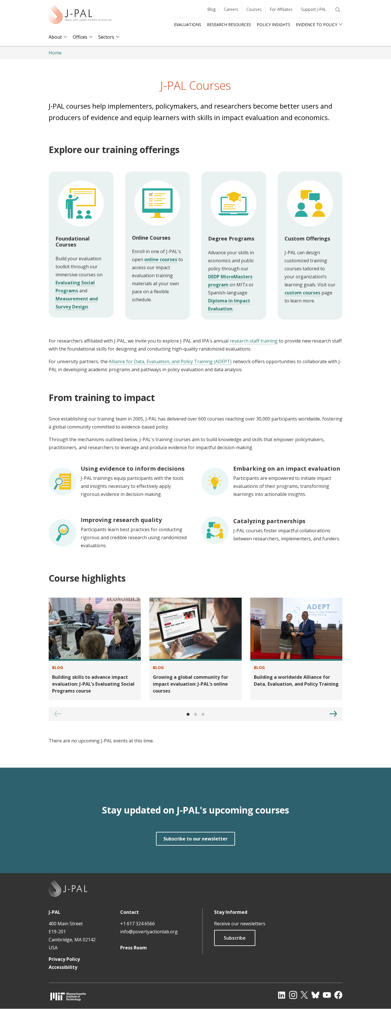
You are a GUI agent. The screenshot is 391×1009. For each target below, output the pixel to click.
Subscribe (235, 938)
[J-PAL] (80, 15)
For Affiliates (281, 9)
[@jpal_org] (293, 995)
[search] (337, 9)
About (55, 37)
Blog (212, 9)
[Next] (333, 713)
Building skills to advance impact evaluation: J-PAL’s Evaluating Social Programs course (93, 684)
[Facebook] (338, 995)
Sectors (106, 37)
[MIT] (68, 996)
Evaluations (187, 24)
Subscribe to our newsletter (195, 839)
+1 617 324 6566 (137, 923)
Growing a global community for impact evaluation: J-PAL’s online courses (190, 684)
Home (55, 53)
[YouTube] (327, 995)
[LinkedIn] (282, 995)
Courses (254, 9)
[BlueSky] (315, 995)
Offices (80, 37)
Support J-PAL (313, 9)
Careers (231, 9)
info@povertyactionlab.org (149, 931)
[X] (304, 995)
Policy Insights (273, 24)
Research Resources (229, 24)
